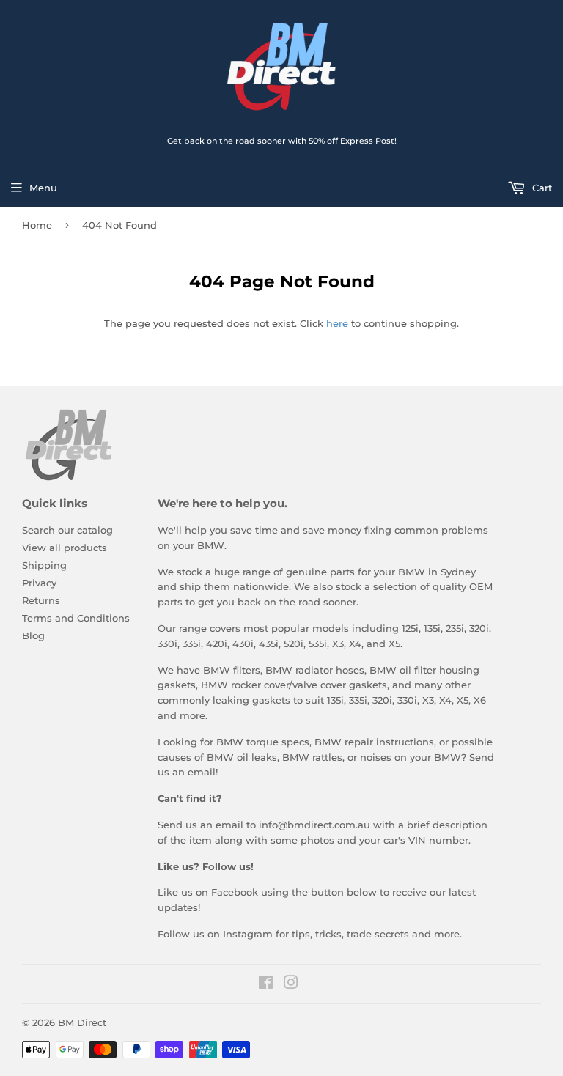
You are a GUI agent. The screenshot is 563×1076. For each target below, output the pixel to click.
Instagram (248, 934)
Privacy (39, 583)
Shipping (44, 565)
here (337, 323)
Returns (41, 600)
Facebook (234, 892)
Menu (43, 188)
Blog (33, 635)
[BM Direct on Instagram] (291, 984)
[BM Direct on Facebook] (265, 984)
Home (37, 225)
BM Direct (82, 1022)
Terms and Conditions (76, 618)
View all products (64, 547)
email (202, 772)
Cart (540, 188)
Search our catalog (67, 530)
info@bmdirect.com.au (314, 824)
